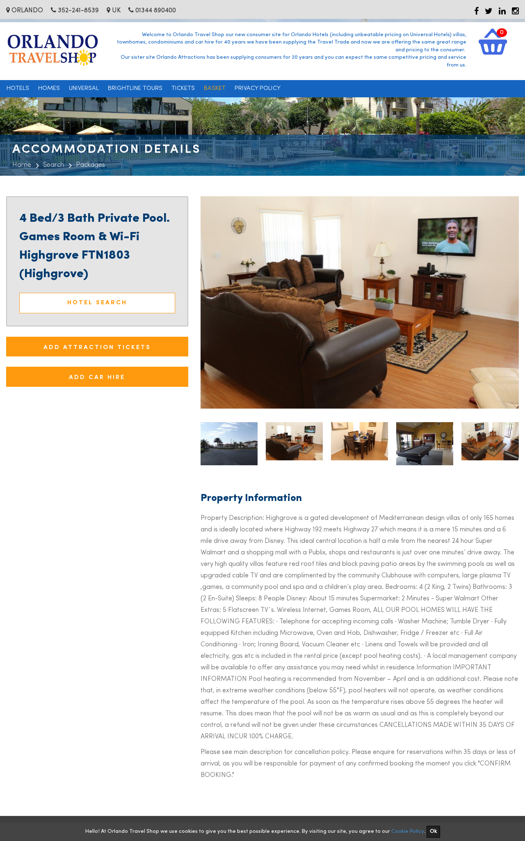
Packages (90, 165)
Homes (49, 88)
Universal (84, 88)
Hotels (18, 88)
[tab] (97, 346)
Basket (215, 88)
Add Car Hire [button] (97, 376)
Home (21, 165)
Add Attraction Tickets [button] (97, 346)
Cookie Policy (407, 831)
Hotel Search (97, 303)
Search (53, 165)
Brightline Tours (135, 88)
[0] (493, 41)
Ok (433, 831)
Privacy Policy (258, 88)
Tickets (183, 88)
